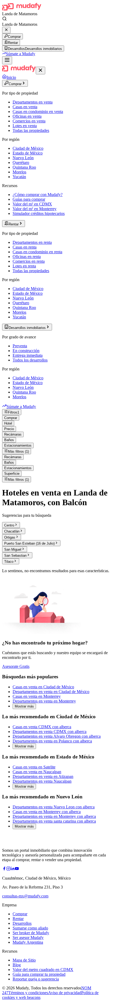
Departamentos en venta (33, 102)
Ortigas (9, 537)
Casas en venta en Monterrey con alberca (47, 811)
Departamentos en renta (32, 242)
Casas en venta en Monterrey (37, 696)
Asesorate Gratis (15, 666)
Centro (9, 525)
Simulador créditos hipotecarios (39, 213)
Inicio (11, 77)
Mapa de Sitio (24, 960)
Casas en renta (25, 247)
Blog (17, 965)
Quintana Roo (24, 167)
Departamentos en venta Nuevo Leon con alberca (54, 807)
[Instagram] (8, 869)
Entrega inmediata (28, 355)
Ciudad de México (28, 148)
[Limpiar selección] (6, 30)
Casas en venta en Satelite (34, 767)
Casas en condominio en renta (37, 252)
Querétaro (21, 162)
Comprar (14, 37)
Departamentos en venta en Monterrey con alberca (54, 816)
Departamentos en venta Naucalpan (42, 781)
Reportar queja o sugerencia (36, 979)
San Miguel (12, 549)
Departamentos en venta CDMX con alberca (49, 731)
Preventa (20, 346)
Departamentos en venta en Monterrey (44, 701)
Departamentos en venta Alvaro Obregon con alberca (57, 736)
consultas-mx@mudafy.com (25, 896)
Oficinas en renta (27, 256)
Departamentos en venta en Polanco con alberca (52, 741)
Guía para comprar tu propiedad (39, 974)
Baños (9, 440)
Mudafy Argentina (28, 942)
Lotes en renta (24, 266)
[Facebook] (4, 869)
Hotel (8, 423)
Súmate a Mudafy (20, 53)
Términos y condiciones (28, 992)
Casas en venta (25, 107)
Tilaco (8, 562)
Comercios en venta (29, 121)
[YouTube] (17, 869)
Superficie (11, 474)
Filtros (13, 412)
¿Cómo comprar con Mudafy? (38, 194)
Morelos (19, 172)
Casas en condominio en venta (38, 111)
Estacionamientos (18, 445)
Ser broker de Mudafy (31, 933)
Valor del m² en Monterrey (34, 208)
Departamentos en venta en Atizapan (43, 776)
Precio (9, 429)
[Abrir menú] (7, 60)
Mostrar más (24, 706)
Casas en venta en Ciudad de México (43, 687)
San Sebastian (15, 555)
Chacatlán (11, 531)
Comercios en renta (29, 261)
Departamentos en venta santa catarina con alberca (54, 821)
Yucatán (19, 176)
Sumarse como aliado (30, 928)
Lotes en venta (25, 125)
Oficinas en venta (27, 116)
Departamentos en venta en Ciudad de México (51, 691)
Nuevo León (23, 158)
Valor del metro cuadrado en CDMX (43, 969)
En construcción (26, 350)
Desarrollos (22, 923)
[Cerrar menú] (40, 70)
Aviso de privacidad (64, 992)
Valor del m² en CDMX (32, 204)
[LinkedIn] (13, 869)
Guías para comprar (29, 199)
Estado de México (28, 153)
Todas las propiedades (31, 130)
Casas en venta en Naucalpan (37, 771)
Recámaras (13, 434)
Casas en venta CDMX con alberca (42, 727)
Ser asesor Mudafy (28, 937)
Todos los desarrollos (30, 360)
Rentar (13, 43)
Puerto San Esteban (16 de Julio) (29, 543)
